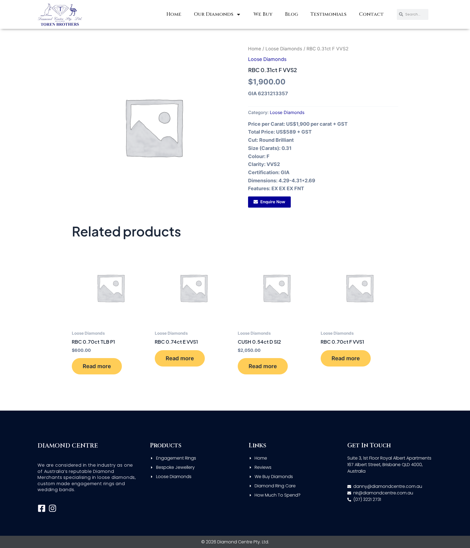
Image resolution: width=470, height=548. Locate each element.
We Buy (263, 14)
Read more (97, 366)
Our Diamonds (213, 14)
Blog (291, 14)
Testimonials (329, 14)
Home (173, 14)
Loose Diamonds (283, 48)
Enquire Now (272, 201)
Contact (371, 14)
